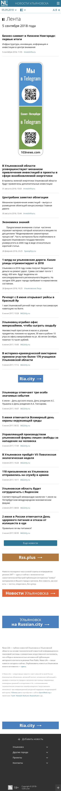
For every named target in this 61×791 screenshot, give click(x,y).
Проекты (17, 757)
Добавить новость (32, 739)
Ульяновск (18, 747)
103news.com (16, 692)
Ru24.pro (26, 696)
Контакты (18, 762)
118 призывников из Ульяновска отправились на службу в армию (25, 473)
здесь (23, 666)
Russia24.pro (34, 696)
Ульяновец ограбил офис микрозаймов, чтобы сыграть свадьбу (29, 323)
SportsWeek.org (44, 692)
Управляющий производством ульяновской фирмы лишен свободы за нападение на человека (30, 437)
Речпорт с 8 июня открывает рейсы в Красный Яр (28, 298)
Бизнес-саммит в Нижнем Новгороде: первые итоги (29, 37)
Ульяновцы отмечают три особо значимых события (25, 394)
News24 (19, 696)
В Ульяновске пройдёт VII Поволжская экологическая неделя (29, 456)
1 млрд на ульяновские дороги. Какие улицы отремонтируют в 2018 (29, 261)
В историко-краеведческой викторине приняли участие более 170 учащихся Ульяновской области (29, 356)
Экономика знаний (15, 222)
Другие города (20, 752)
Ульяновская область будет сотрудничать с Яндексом (21, 490)
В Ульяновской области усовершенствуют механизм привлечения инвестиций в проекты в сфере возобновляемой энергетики (29, 170)
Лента (14, 18)
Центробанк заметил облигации (25, 197)
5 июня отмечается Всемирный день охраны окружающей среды (28, 419)
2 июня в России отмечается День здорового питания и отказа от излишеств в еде (26, 520)
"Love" (13, 696)
